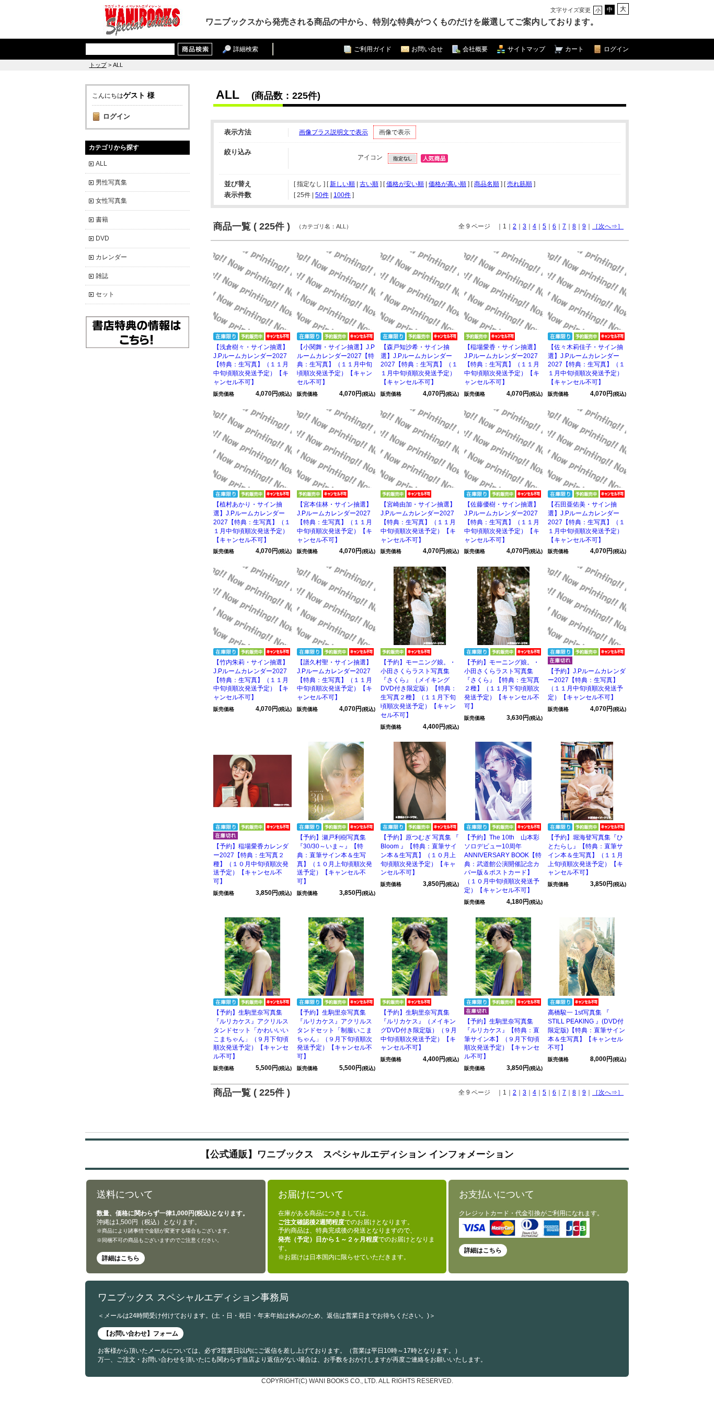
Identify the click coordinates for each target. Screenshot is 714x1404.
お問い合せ (427, 48)
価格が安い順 (405, 184)
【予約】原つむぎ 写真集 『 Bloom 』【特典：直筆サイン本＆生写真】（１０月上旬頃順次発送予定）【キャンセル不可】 (420, 855)
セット (105, 294)
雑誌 (102, 276)
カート (574, 48)
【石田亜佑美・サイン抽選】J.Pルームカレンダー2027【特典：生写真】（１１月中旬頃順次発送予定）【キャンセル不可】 (586, 522)
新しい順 (342, 184)
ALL (101, 163)
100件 (342, 195)
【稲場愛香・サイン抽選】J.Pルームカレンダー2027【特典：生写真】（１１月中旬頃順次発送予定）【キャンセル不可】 (501, 364)
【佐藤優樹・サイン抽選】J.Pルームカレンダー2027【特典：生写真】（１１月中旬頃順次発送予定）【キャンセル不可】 (501, 522)
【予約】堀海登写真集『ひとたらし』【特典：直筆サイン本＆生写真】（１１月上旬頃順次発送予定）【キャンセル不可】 (585, 855)
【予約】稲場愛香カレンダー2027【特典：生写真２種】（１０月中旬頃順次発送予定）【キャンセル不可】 (251, 864)
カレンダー (111, 257)
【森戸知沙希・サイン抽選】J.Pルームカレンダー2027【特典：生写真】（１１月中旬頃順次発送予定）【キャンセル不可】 (419, 364)
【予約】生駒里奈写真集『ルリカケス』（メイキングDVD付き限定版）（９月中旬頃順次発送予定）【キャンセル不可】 (419, 1030)
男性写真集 (111, 182)
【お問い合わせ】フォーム (140, 1333)
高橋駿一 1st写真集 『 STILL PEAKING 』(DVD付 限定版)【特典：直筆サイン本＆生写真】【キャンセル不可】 (586, 1030)
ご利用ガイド (372, 48)
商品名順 (486, 184)
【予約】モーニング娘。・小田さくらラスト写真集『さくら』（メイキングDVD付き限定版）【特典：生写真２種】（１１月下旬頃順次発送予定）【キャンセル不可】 (419, 689)
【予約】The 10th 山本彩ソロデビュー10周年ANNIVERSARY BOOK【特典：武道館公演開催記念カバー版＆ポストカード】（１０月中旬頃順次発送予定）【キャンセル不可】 (503, 864)
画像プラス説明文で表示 (333, 132)
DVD (102, 238)
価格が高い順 (447, 184)
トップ (98, 65)
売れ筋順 (519, 184)
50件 (322, 195)
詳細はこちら (121, 1258)
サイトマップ (526, 48)
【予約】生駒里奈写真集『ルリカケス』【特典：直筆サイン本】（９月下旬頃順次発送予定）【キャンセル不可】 (501, 1039)
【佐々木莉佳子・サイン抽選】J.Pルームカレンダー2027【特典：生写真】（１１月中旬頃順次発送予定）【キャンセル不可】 (586, 364)
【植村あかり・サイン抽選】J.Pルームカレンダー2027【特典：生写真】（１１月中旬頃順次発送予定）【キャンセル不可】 (252, 522)
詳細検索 (245, 48)
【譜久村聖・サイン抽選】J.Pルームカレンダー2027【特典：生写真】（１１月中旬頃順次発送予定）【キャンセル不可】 (334, 680)
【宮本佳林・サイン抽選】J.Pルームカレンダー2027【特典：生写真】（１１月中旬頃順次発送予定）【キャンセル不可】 (334, 522)
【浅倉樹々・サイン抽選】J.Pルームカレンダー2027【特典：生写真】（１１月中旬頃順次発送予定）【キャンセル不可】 (251, 364)
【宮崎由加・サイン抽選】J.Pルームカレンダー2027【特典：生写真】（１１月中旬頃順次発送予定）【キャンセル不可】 (418, 522)
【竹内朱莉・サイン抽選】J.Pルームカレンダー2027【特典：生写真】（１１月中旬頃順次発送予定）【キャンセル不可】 (251, 680)
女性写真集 (111, 200)
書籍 (102, 219)
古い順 (369, 184)
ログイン (616, 48)
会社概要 (475, 48)
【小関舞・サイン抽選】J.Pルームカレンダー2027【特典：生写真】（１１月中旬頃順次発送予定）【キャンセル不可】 (336, 364)
